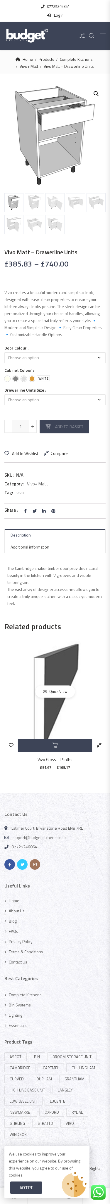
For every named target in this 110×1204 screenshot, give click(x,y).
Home (28, 59)
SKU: (9, 475)
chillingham (83, 1068)
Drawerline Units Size (24, 390)
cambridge (20, 1068)
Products (46, 59)
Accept (26, 1187)
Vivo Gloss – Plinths (55, 759)
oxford (52, 1112)
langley (65, 1090)
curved (17, 1079)
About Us (17, 911)
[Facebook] (9, 864)
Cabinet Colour (18, 370)
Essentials (18, 1025)
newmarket (21, 1112)
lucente (57, 1101)
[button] (96, 94)
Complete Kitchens (76, 59)
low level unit (23, 1101)
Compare (59, 453)
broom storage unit (72, 1057)
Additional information (30, 547)
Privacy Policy (21, 941)
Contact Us (18, 962)
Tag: (8, 492)
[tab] (55, 535)
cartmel (51, 1068)
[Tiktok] (47, 864)
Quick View (57, 691)
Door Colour (15, 348)
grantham (74, 1079)
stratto (45, 1123)
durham (44, 1079)
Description (21, 535)
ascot (15, 1057)
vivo (20, 492)
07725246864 (58, 6)
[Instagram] (35, 864)
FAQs (13, 931)
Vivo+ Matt (29, 66)
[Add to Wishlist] (11, 745)
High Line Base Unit (27, 1090)
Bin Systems (20, 1005)
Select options (55, 745)
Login (58, 15)
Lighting (15, 1015)
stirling (17, 1123)
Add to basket (69, 426)
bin (37, 1057)
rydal (77, 1112)
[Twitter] (22, 864)
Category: (14, 483)
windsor (18, 1134)
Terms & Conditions (26, 952)
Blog (13, 921)
